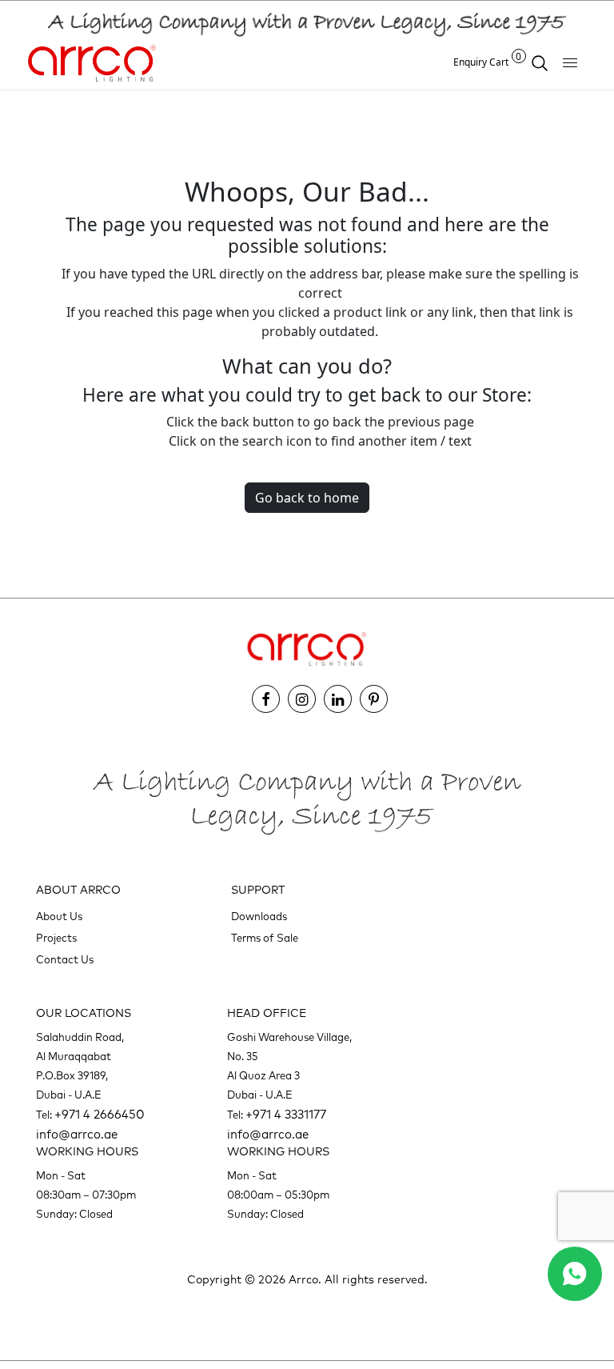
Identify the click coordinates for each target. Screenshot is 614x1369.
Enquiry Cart (487, 62)
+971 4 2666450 (99, 1115)
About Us (59, 917)
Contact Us (65, 960)
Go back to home (307, 497)
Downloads (259, 917)
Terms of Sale (264, 939)
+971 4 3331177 (285, 1115)
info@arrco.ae (77, 1135)
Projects (56, 939)
